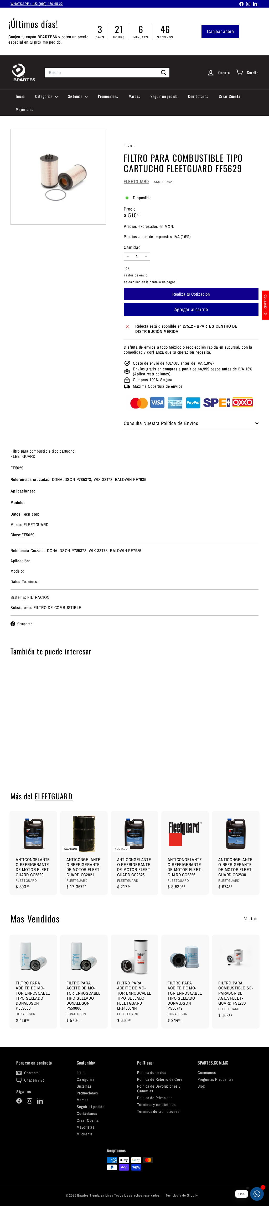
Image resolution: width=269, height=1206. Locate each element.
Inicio (20, 96)
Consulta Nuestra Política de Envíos (161, 423)
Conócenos (207, 1072)
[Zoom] (58, 176)
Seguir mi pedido (164, 96)
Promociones (108, 96)
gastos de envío (135, 275)
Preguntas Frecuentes (216, 1079)
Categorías (44, 96)
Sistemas (76, 96)
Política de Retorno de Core (160, 1079)
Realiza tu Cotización (29, 763)
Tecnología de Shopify (182, 1195)
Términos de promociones (158, 1111)
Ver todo (251, 918)
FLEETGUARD (136, 181)
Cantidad (132, 247)
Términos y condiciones (156, 1104)
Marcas (134, 96)
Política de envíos (151, 1072)
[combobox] (107, 72)
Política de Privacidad (155, 1097)
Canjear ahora (220, 31)
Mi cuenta (84, 1134)
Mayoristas (24, 109)
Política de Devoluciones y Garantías (158, 1088)
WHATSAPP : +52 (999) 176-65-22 (37, 3)
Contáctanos (198, 96)
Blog (201, 1086)
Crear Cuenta (229, 96)
